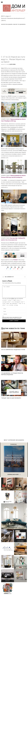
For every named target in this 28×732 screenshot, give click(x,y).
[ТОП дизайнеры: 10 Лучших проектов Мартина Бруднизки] (14, 363)
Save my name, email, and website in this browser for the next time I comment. (12, 318)
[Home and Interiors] (4, 4)
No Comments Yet (9, 276)
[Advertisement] (14, 42)
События (15, 24)
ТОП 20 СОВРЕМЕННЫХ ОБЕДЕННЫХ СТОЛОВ (13, 349)
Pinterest (15, 259)
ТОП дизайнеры (21, 24)
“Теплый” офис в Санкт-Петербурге (11, 398)
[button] (26, 459)
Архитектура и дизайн (6, 24)
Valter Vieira (12, 64)
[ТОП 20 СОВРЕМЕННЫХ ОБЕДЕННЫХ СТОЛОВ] (14, 340)
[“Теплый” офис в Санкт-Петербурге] (14, 388)
